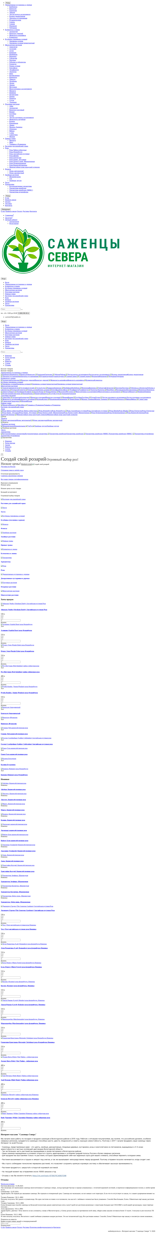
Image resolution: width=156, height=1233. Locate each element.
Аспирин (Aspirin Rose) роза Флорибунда (16, 630)
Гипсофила (13, 68)
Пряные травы (10, 138)
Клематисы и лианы (12, 30)
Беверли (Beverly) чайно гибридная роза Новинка (20, 1099)
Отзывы (8, 365)
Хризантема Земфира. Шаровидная (14, 881)
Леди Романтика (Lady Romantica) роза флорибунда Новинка (24, 948)
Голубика (12, 114)
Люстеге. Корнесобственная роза (13, 800)
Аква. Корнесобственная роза (12, 861)
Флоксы (8, 169)
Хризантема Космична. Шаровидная (15, 892)
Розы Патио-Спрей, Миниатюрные (22, 161)
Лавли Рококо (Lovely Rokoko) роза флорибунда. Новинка (23, 1005)
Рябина (11, 131)
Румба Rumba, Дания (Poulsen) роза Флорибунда (19, 693)
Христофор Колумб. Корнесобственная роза (17, 871)
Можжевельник (15, 177)
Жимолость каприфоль (17, 35)
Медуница (13, 87)
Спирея (12, 24)
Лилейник (13, 81)
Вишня (11, 112)
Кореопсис (13, 77)
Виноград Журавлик (9, 724)
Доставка (8, 203)
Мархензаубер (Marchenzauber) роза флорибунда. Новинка (23, 1023)
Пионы (12, 96)
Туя (10, 179)
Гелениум (12, 64)
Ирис (11, 73)
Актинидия (13, 31)
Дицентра (12, 72)
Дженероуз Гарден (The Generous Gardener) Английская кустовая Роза (28, 910)
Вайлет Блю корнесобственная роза (14, 840)
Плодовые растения (12, 104)
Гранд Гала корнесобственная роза (14, 754)
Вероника (12, 56)
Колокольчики (14, 75)
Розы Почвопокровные (17, 163)
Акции (7, 359)
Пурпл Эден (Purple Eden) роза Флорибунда (17, 651)
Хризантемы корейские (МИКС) (21, 190)
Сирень (12, 22)
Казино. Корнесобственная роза (13, 820)
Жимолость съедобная (17, 119)
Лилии (11, 83)
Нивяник (12, 93)
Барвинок (12, 52)
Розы (7, 148)
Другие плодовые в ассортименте (21, 117)
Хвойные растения (12, 175)
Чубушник (13, 28)
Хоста (7, 182)
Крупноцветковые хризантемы (20, 186)
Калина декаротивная (17, 16)
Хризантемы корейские (17, 188)
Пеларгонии (13, 94)
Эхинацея (12, 102)
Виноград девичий (16, 33)
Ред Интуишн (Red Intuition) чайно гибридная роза (20, 672)
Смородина (13, 135)
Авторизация (14, 221)
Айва (11, 106)
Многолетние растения (13, 45)
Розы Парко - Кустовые (17, 159)
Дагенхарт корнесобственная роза (14, 830)
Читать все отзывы (7, 1184)
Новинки (8, 355)
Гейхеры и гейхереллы (17, 62)
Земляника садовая (16, 41)
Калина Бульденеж (8, 765)
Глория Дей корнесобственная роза (14, 734)
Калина (12, 121)
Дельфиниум (14, 70)
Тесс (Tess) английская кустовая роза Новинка (18, 929)
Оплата (7, 202)
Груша (11, 115)
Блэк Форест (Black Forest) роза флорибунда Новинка (21, 967)
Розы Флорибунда (15, 152)
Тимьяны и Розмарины (17, 144)
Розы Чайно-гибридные (18, 150)
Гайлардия (13, 58)
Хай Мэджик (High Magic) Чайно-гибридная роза (19, 1080)
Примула (12, 98)
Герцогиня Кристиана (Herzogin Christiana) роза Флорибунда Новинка (28, 1042)
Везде (7, 282)
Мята (11, 142)
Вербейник (13, 54)
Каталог (7, 371)
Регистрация (13, 223)
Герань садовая (14, 66)
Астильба (12, 49)
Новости (8, 361)
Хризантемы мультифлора (18, 192)
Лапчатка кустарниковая (18, 18)
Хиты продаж (10, 357)
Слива (11, 133)
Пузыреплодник (15, 20)
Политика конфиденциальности (41, 1227)
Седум (11, 100)
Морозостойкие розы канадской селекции (24, 167)
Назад (8, 3)
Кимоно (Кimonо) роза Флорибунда (14, 775)
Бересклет (13, 9)
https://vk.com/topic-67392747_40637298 (49, 1176)
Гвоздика (12, 60)
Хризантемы (9, 184)
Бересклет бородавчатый (10, 713)
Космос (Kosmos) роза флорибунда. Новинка (17, 986)
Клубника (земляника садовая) (16, 39)
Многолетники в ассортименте (20, 89)
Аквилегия (13, 47)
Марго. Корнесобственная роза (13, 810)
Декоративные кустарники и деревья (18, 5)
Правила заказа (10, 200)
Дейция (12, 12)
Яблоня (12, 137)
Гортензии (13, 10)
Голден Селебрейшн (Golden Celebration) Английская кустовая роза (27, 744)
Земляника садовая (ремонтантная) (22, 43)
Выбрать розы (26, 464)
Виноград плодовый (16, 110)
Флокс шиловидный (16, 173)
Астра (11, 51)
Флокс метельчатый (16, 171)
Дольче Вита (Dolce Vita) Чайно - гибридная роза (19, 1061)
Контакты (8, 205)
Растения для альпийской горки (16, 146)
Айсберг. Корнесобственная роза (13, 789)
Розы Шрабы (14, 156)
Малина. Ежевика (15, 127)
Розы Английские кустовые (19, 154)
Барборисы (13, 7)
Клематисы (13, 37)
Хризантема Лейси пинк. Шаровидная (15, 902)
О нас (7, 198)
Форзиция (13, 26)
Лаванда (12, 79)
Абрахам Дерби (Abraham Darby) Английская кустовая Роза (24, 610)
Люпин (12, 85)
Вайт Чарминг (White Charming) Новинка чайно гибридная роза (25, 1118)
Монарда (12, 91)
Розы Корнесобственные (18, 165)
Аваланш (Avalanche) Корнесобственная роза (18, 851)
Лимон (11, 125)
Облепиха (13, 129)
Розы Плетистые (15, 158)
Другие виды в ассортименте (19, 14)
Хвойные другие (15, 180)
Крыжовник (13, 123)
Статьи (7, 363)
